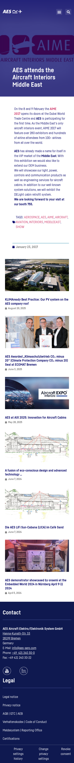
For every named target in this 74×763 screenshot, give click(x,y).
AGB (5, 713)
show (20, 227)
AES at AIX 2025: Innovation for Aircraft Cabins (35, 417)
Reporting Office (32, 730)
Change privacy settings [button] (43, 753)
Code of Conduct (36, 721)
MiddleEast (52, 222)
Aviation (22, 222)
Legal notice (10, 696)
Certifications (11, 738)
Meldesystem (11, 730)
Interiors (36, 222)
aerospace (32, 217)
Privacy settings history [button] (18, 753)
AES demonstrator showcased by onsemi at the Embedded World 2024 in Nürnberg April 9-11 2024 (35, 584)
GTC (12, 713)
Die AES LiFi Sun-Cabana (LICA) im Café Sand (34, 527)
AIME (50, 217)
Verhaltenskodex (13, 721)
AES (43, 217)
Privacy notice (11, 705)
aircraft (61, 217)
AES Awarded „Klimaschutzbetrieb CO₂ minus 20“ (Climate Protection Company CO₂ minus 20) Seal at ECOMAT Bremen (36, 360)
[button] (59, 12)
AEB (20, 713)
